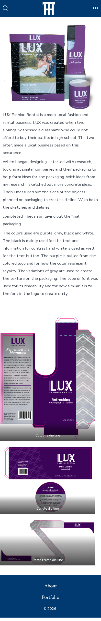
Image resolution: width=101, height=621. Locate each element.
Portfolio (50, 597)
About (50, 585)
